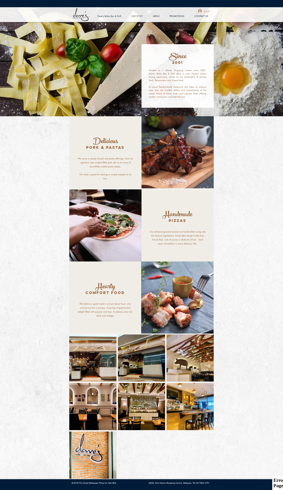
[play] (206, 264)
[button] (177, 297)
